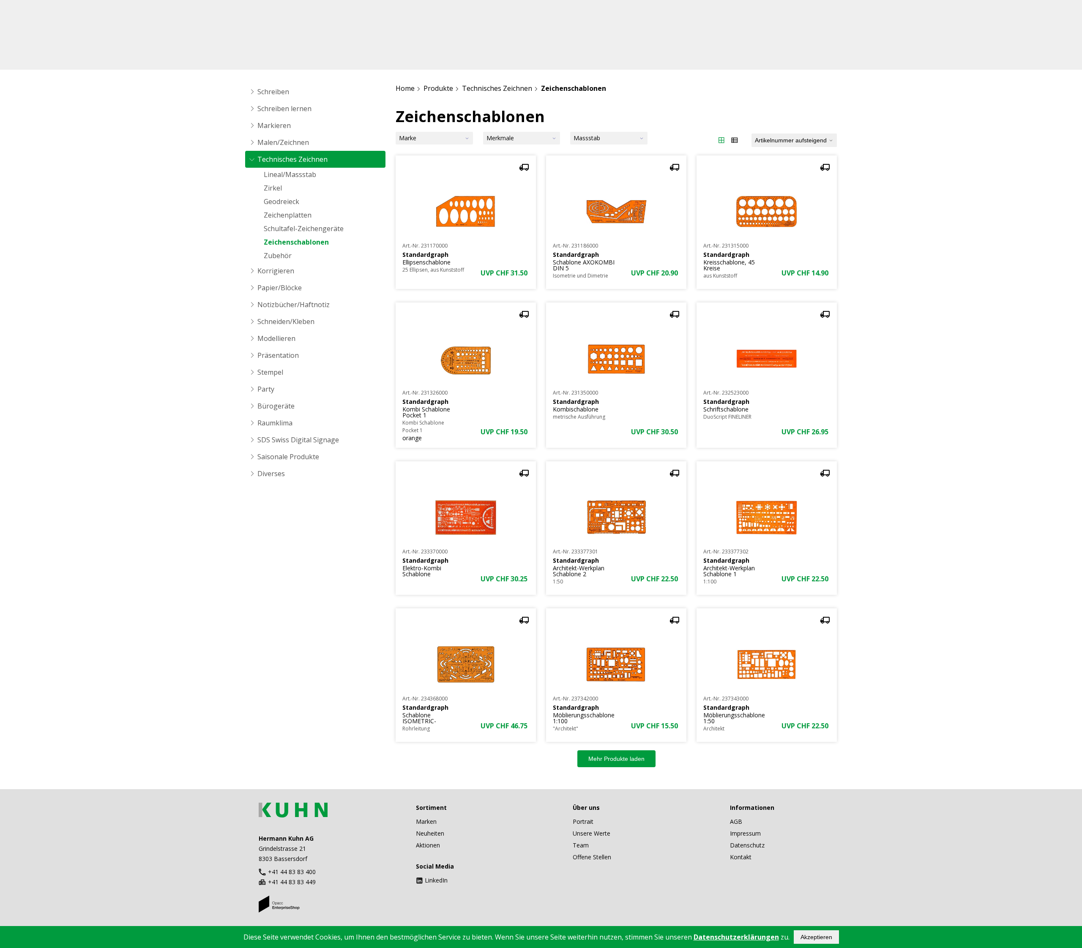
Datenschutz (747, 845)
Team (581, 845)
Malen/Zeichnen (283, 142)
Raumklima (274, 423)
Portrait (583, 821)
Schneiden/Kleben (285, 321)
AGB (736, 821)
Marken (426, 821)
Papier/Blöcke (279, 287)
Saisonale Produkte (288, 456)
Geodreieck (281, 201)
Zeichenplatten (287, 215)
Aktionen (428, 845)
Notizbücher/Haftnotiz (293, 304)
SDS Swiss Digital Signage (298, 439)
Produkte (438, 88)
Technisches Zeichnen (292, 159)
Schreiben (273, 91)
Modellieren (276, 338)
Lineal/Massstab (290, 174)
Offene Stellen (592, 857)
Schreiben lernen (284, 108)
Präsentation (278, 355)
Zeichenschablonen (296, 242)
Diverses (271, 473)
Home (405, 88)
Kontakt (740, 857)
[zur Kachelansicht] (721, 140)
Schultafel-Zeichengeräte (304, 228)
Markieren (274, 125)
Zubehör (278, 255)
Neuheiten (430, 833)
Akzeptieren (816, 937)
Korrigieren (275, 270)
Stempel (270, 372)
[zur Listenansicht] (734, 140)
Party (265, 389)
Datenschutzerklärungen (736, 937)
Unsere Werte (591, 833)
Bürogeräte (276, 406)
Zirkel (273, 188)
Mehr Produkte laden (616, 758)
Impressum (745, 833)
